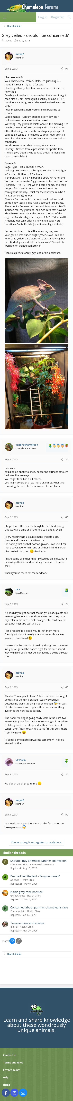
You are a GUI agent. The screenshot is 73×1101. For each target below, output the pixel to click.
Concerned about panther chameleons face (39, 907)
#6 (66, 774)
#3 (66, 517)
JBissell (14, 926)
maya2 (8, 40)
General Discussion (43, 864)
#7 (66, 814)
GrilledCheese (17, 895)
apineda (14, 880)
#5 (66, 687)
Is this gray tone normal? (26, 892)
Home (6, 1084)
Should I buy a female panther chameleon (38, 861)
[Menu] (4, 17)
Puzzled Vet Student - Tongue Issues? (35, 876)
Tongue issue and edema (27, 923)
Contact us (9, 1055)
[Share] (61, 69)
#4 (66, 604)
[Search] (69, 17)
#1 (66, 68)
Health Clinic (27, 880)
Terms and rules (13, 1062)
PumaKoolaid (17, 911)
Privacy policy (11, 1069)
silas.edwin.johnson (21, 864)
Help (5, 1077)
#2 (66, 459)
